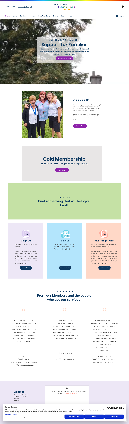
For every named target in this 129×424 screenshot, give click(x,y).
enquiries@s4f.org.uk (25, 7)
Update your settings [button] (70, 393)
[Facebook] (123, 6)
